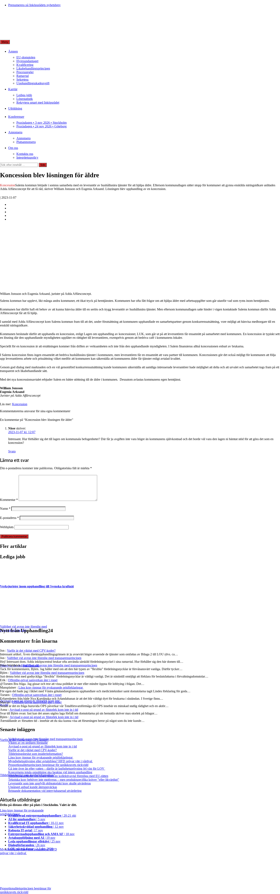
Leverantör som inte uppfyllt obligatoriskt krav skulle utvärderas (49, 783)
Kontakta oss (24, 154)
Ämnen (13, 51)
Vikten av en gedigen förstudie (28, 742)
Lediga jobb (24, 95)
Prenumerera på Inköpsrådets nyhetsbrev (34, 5)
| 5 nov (26, 819)
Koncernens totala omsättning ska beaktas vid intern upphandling (50, 772)
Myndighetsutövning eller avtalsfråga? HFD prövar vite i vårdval (50, 761)
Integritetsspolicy (27, 157)
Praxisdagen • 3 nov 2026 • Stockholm (41, 122)
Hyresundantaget (27, 61)
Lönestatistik (24, 99)
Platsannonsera (26, 142)
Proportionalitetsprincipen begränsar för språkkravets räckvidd (48, 765)
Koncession (19, 404)
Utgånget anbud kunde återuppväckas (32, 787)
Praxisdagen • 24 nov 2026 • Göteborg (41, 126)
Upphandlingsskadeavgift (32, 83)
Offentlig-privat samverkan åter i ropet (32, 680)
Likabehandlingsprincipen (33, 68)
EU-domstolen (25, 57)
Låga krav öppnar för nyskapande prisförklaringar (51, 687)
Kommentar (9, 499)
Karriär (12, 89)
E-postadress (9, 518)
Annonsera (15, 132)
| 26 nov (26, 845)
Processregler (25, 72)
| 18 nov (41, 834)
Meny (5, 41)
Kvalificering (24, 64)
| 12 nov (36, 826)
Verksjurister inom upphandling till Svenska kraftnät (37, 586)
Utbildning (15, 108)
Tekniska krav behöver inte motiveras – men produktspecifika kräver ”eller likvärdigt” (63, 779)
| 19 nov (31, 837)
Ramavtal (22, 76)
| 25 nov (34, 841)
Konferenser (16, 116)
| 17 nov (25, 830)
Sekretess (22, 79)
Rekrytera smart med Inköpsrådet (37, 102)
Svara (12, 451)
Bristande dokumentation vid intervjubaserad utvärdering (45, 790)
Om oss (13, 148)
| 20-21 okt (42, 815)
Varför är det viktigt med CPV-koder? (31, 650)
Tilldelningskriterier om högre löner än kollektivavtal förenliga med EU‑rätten (58, 776)
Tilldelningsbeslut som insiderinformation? (35, 753)
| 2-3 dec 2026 (30, 849)
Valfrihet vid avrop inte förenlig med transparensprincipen (44, 658)
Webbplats (7, 527)
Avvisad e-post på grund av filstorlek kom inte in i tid (43, 709)
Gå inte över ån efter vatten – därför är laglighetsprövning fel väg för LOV (56, 768)
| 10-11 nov (36, 823)
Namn (5, 508)
